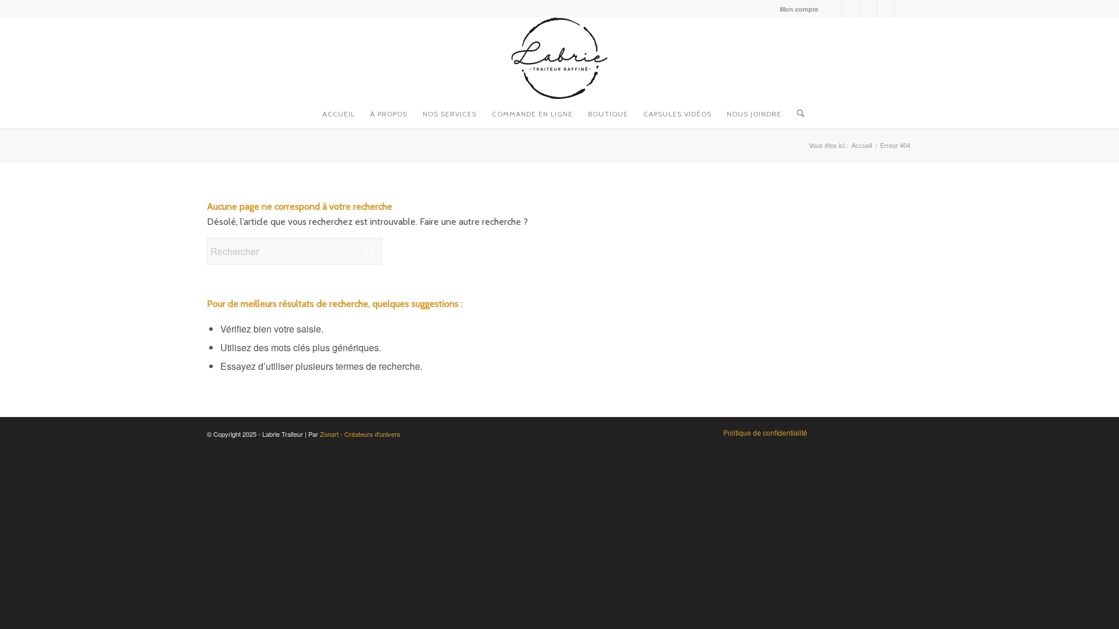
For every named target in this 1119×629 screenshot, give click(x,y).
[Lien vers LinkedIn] (885, 8)
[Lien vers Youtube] (868, 8)
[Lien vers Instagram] (850, 8)
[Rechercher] (796, 110)
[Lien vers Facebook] (833, 8)
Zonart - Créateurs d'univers (360, 434)
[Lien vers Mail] (903, 8)
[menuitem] (796, 9)
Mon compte (799, 9)
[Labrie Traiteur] (559, 58)
